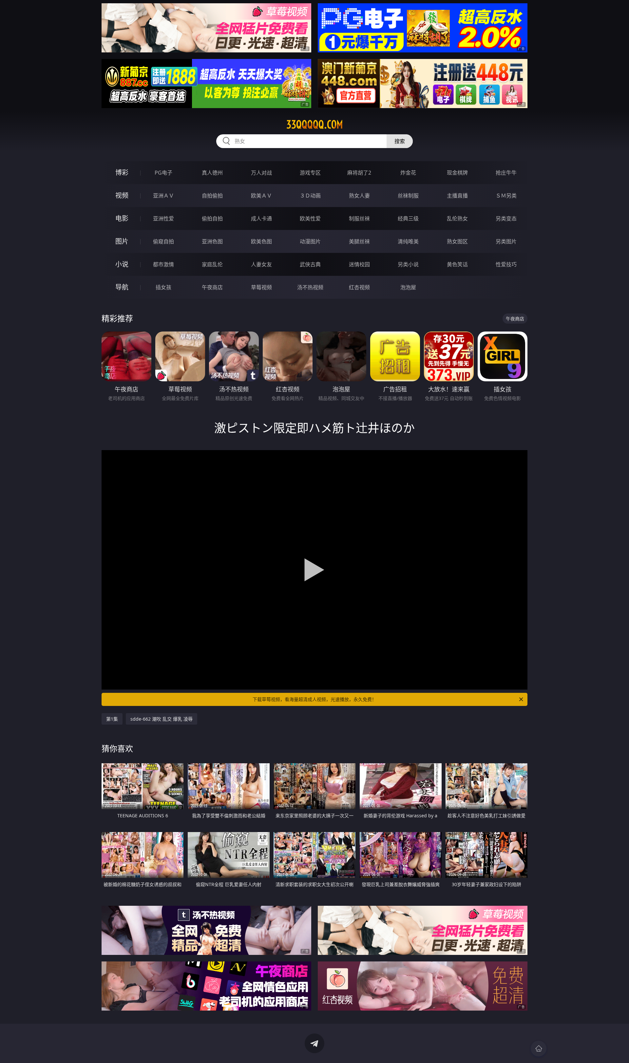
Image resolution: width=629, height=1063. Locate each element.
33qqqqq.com (314, 124)
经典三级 (408, 218)
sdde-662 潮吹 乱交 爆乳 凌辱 (161, 719)
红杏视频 (359, 287)
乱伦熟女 (457, 218)
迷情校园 (359, 264)
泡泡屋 (408, 287)
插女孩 (163, 287)
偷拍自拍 (212, 218)
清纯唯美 (408, 241)
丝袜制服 (408, 195)
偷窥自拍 (163, 241)
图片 (121, 241)
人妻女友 (261, 264)
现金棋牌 (457, 172)
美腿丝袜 (359, 241)
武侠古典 (310, 264)
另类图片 (506, 241)
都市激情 (163, 264)
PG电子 (163, 172)
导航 (121, 287)
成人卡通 (261, 218)
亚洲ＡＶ (163, 195)
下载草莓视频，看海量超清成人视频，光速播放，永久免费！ (314, 699)
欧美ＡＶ (261, 195)
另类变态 (506, 218)
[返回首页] (538, 1048)
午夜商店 (212, 287)
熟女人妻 (359, 195)
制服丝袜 (359, 218)
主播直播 (457, 195)
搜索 (399, 141)
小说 (121, 264)
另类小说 (408, 264)
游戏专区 (310, 172)
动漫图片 (310, 241)
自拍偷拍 (212, 195)
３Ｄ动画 (310, 195)
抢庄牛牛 (506, 172)
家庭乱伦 (212, 264)
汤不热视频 (310, 287)
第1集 (112, 719)
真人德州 (212, 172)
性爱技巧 (506, 264)
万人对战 (261, 172)
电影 (121, 218)
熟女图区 (457, 241)
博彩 (121, 172)
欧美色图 (261, 241)
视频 (121, 195)
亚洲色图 (212, 241)
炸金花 (408, 172)
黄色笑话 (457, 264)
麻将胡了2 (359, 172)
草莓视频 (261, 287)
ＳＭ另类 (506, 195)
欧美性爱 (310, 218)
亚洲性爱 (163, 218)
